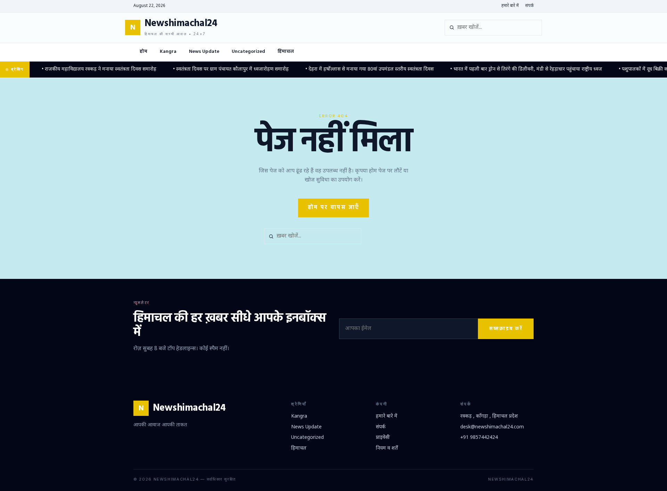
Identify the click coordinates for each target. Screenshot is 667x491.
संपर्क (529, 6)
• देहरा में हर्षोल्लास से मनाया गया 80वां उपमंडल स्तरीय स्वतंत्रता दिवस (361, 69)
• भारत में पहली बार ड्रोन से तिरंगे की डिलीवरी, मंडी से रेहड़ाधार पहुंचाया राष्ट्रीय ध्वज (518, 69)
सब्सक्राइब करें (505, 328)
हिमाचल (286, 52)
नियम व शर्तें (387, 448)
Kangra (168, 52)
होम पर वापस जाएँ (334, 207)
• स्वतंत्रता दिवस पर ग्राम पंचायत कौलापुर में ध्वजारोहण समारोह (223, 69)
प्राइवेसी (383, 437)
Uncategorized (248, 52)
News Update (204, 52)
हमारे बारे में (510, 6)
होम (143, 52)
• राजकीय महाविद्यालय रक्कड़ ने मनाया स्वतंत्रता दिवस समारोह (91, 69)
